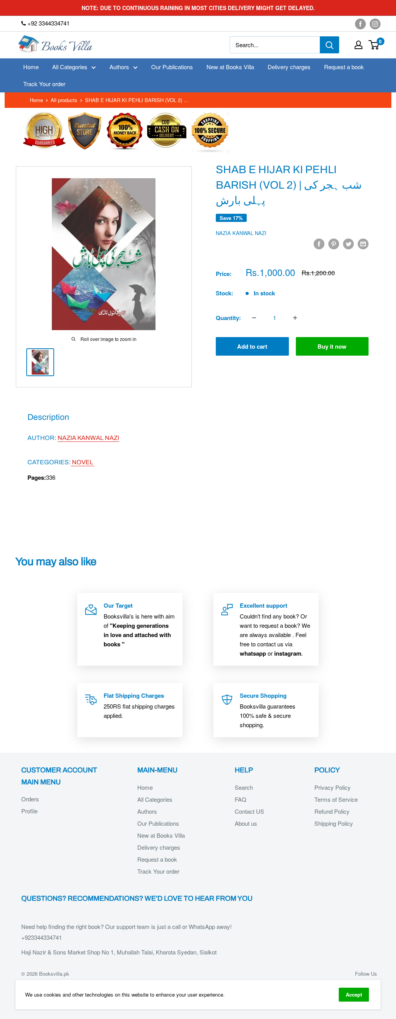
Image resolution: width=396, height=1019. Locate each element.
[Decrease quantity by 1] (254, 318)
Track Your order (44, 84)
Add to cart (252, 346)
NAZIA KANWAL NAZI (241, 233)
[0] (374, 44)
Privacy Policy (332, 787)
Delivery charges (289, 67)
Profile (29, 811)
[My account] (358, 45)
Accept (354, 994)
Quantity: (228, 318)
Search (244, 787)
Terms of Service (336, 799)
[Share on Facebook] (319, 243)
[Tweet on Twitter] (348, 243)
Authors (119, 67)
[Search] (329, 44)
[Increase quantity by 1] (295, 318)
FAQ (240, 799)
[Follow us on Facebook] (360, 23)
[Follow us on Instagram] (375, 23)
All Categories (69, 67)
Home (31, 67)
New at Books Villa (230, 67)
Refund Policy (332, 811)
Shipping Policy (333, 823)
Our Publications (172, 67)
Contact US (249, 811)
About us (246, 823)
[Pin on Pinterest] (333, 243)
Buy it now (331, 346)
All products (64, 100)
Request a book (344, 67)
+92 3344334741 (48, 23)
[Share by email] (363, 243)
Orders (30, 799)
